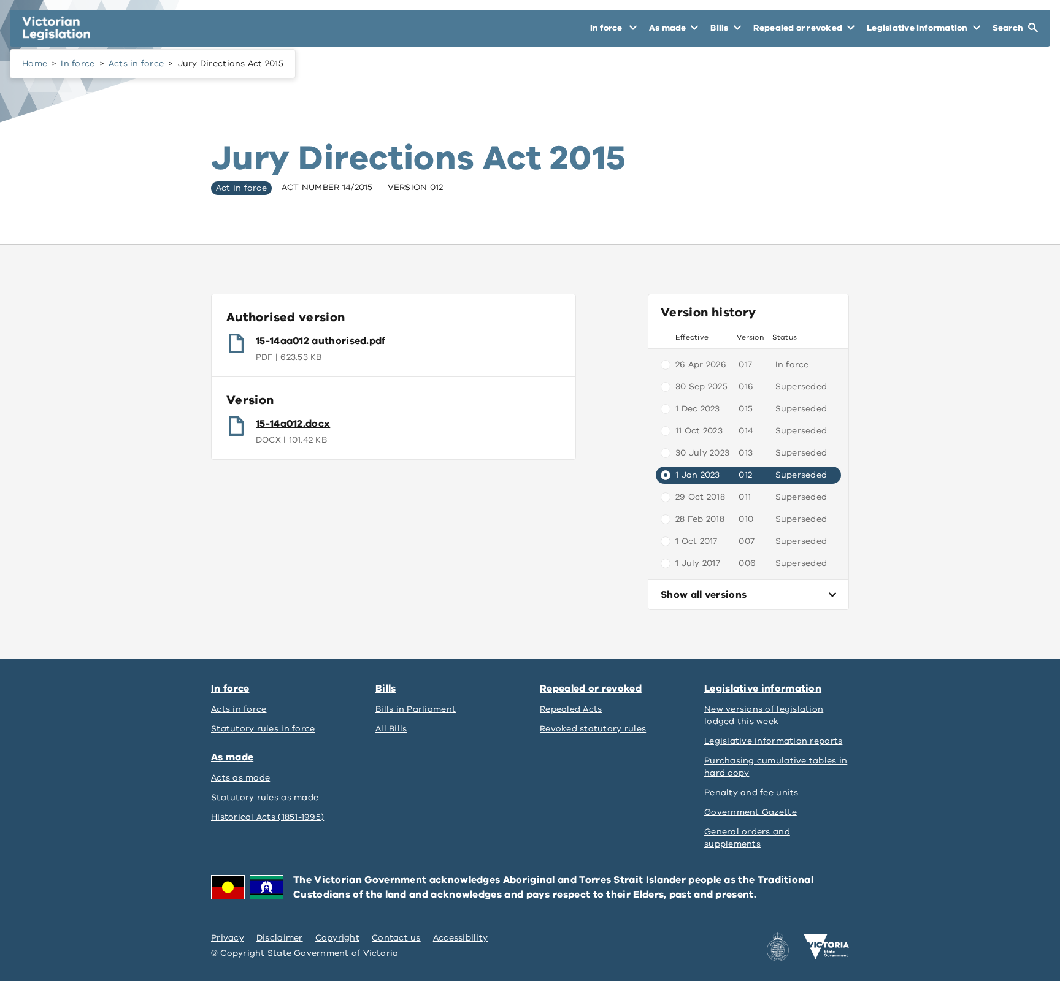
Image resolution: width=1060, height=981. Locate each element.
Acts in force (136, 63)
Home (34, 63)
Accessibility (460, 938)
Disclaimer (279, 938)
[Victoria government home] (826, 947)
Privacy (227, 938)
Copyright (337, 938)
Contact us (396, 938)
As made (232, 757)
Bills (385, 688)
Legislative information (762, 688)
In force (77, 63)
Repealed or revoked (591, 688)
